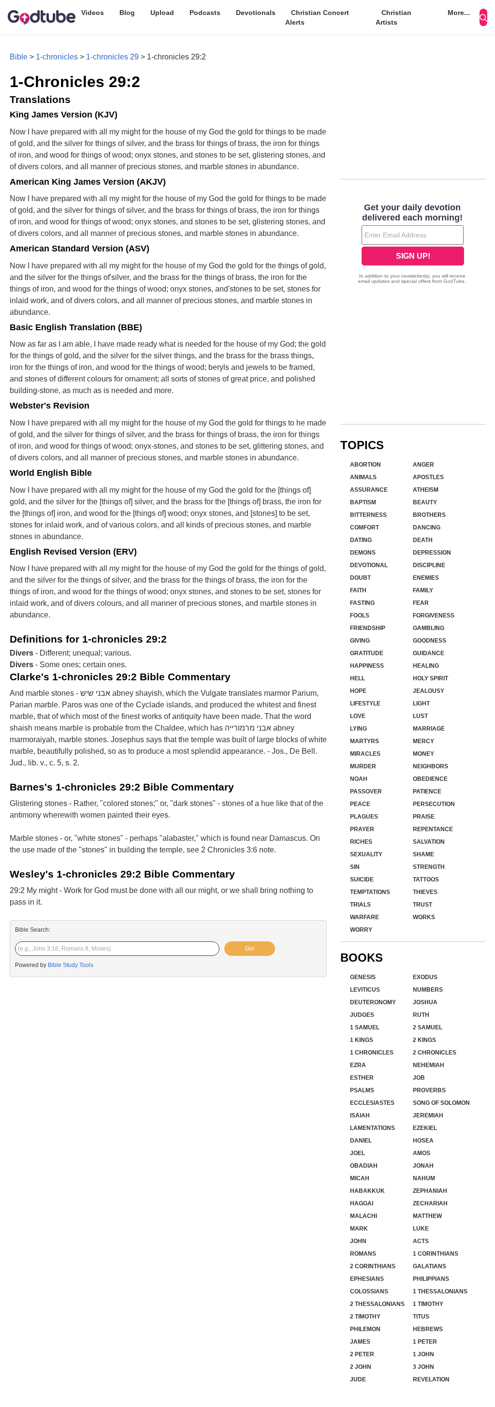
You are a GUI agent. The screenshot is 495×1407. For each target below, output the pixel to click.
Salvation (429, 841)
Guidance (428, 653)
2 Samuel (427, 1027)
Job (419, 1077)
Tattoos (426, 879)
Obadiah (364, 1165)
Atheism (425, 489)
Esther (362, 1077)
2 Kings (424, 1040)
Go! (249, 948)
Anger (423, 464)
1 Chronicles (371, 1052)
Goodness (429, 640)
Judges (362, 1014)
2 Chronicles (434, 1052)
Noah (358, 779)
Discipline (429, 565)
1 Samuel (364, 1027)
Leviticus (365, 989)
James (360, 1341)
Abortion (365, 464)
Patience (427, 791)
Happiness (367, 665)
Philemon (365, 1329)
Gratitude (366, 653)
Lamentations (372, 1128)
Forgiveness (433, 615)
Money (423, 753)
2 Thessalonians (377, 1304)
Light (421, 703)
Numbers (428, 989)
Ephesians (367, 1278)
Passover (366, 791)
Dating (361, 540)
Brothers (429, 515)
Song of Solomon (441, 1102)
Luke (421, 1228)
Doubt (360, 577)
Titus (421, 1316)
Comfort (364, 527)
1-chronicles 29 (112, 57)
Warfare (364, 917)
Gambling (428, 628)
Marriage (429, 728)
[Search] (483, 17)
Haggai (361, 1203)
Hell (357, 678)
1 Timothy (428, 1304)
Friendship (367, 628)
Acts (421, 1241)
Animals (363, 477)
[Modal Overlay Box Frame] (412, 244)
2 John (360, 1366)
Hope (358, 691)
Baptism (363, 502)
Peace (360, 804)
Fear (421, 603)
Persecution (434, 804)
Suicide (362, 879)
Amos (421, 1153)
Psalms (362, 1090)
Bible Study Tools (70, 965)
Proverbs (429, 1090)
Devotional (369, 565)
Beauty (425, 502)
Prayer (362, 829)
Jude (358, 1379)
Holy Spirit (430, 678)
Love (357, 716)
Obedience (430, 779)
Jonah (423, 1165)
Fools (359, 615)
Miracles (365, 753)
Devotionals (256, 12)
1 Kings (361, 1040)
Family (423, 590)
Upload (162, 12)
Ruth (421, 1014)
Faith (358, 590)
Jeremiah (428, 1115)
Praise (424, 816)
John (358, 1241)
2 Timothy (365, 1316)
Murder (363, 766)
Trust (422, 904)
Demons (363, 552)
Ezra (358, 1065)
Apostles (428, 477)
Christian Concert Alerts (317, 17)
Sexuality (366, 854)
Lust (420, 716)
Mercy (423, 741)
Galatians (429, 1266)
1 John (423, 1354)
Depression (432, 552)
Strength (429, 867)
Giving (360, 640)
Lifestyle (365, 703)
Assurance (369, 489)
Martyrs (364, 741)
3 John (423, 1366)
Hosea (423, 1140)
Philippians (431, 1278)
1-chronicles (57, 57)
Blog (127, 12)
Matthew (427, 1216)
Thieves (425, 892)
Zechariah (430, 1203)
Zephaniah (430, 1190)
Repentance (433, 829)
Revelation (431, 1379)
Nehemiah (428, 1065)
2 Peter (362, 1354)
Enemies (426, 577)
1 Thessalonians (440, 1291)
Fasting (362, 603)
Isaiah (360, 1115)
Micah (359, 1178)
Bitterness (368, 515)
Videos (92, 12)
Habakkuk (367, 1190)
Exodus (425, 977)
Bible (19, 57)
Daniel (361, 1140)
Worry (361, 929)
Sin (355, 867)
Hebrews (428, 1329)
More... (459, 12)
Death (423, 540)
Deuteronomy (373, 1002)
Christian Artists (393, 17)
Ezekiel (425, 1128)
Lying (358, 728)
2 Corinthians (372, 1266)
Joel (357, 1153)
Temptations (370, 892)
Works (424, 917)
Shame (423, 854)
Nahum (424, 1178)
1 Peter (425, 1341)
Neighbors (430, 766)
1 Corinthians (435, 1253)
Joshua (425, 1002)
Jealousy (428, 691)
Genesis (363, 977)
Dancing (426, 527)
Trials (360, 904)
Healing (426, 665)
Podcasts (204, 12)
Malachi (363, 1216)
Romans (363, 1253)
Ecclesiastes (372, 1102)
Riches (361, 841)
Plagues (364, 816)
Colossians (369, 1291)
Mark (359, 1228)
